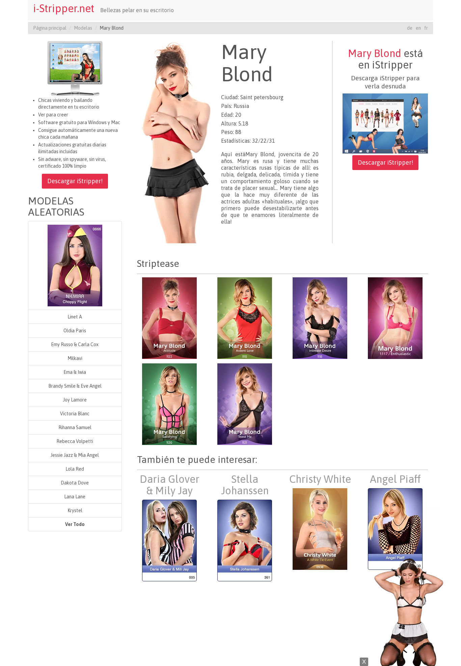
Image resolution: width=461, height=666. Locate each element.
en (418, 28)
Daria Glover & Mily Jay (169, 485)
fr (426, 28)
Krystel (74, 510)
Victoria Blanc (74, 413)
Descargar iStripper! (75, 181)
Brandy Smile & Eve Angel (75, 386)
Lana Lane (74, 496)
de (409, 28)
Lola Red (74, 469)
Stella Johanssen (245, 485)
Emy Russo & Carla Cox (75, 344)
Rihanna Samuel (74, 427)
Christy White (320, 479)
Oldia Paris (74, 330)
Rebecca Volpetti (74, 441)
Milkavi (74, 358)
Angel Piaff (395, 479)
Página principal (49, 28)
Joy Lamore (75, 400)
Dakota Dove (75, 482)
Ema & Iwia (74, 372)
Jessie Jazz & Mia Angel (75, 455)
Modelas (83, 28)
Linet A (74, 317)
